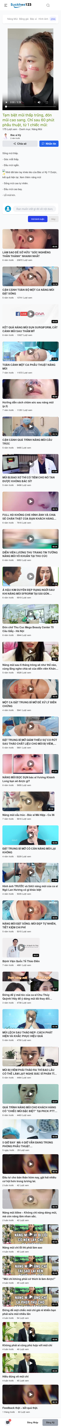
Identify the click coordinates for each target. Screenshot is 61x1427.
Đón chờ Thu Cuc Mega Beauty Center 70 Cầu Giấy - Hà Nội (28, 629)
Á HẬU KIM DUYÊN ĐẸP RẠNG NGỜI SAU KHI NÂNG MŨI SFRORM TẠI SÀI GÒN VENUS (28, 592)
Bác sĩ (33, 18)
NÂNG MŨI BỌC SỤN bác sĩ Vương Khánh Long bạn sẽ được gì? (28, 779)
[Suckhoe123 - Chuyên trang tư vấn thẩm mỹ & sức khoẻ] (21, 4)
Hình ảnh (47, 18)
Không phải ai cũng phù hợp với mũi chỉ (27, 1345)
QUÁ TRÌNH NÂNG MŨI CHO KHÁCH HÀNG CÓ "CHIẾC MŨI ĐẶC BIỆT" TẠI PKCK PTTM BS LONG (29, 1109)
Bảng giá (23, 18)
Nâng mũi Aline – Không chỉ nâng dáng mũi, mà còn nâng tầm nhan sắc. (29, 1214)
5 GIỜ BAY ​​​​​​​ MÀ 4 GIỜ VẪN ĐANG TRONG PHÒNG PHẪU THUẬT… (27, 1144)
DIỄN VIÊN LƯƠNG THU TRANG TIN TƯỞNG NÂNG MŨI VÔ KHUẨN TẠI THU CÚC (30, 554)
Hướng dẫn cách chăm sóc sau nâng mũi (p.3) (28, 404)
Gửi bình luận (37, 219)
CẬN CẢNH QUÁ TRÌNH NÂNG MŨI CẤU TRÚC (27, 441)
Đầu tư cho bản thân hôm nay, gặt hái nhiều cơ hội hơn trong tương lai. (29, 1179)
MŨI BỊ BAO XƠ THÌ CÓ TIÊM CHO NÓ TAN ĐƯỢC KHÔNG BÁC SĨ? (28, 479)
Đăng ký (50, 1422)
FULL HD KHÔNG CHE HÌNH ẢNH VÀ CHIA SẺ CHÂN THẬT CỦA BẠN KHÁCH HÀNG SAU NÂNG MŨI (29, 517)
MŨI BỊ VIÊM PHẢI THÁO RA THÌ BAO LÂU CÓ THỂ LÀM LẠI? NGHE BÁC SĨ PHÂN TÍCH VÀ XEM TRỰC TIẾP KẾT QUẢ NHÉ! (30, 1072)
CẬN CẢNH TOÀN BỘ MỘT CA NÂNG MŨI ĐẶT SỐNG (28, 291)
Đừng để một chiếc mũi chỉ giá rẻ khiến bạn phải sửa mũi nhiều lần (29, 1312)
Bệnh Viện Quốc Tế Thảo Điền (21, 961)
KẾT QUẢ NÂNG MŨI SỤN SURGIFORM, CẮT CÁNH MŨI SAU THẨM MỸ (30, 329)
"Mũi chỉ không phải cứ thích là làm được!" (28, 1279)
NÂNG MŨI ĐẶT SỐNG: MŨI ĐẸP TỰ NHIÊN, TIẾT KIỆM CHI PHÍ (29, 925)
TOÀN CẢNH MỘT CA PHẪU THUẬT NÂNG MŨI (28, 366)
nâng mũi (36, 177)
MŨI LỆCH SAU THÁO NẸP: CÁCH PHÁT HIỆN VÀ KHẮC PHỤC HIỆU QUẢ (27, 1034)
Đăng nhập (32, 1422)
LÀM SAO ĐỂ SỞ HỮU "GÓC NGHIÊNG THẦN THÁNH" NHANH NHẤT (26, 254)
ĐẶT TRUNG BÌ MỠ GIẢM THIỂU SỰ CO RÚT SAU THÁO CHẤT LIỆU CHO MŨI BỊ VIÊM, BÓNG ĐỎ (29, 742)
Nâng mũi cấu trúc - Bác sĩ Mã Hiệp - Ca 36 (28, 815)
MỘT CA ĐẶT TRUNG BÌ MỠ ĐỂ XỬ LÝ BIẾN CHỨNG (29, 704)
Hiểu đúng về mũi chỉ (15, 1376)
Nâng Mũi (12, 18)
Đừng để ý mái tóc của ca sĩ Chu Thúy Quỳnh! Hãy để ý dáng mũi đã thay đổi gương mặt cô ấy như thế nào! (25, 997)
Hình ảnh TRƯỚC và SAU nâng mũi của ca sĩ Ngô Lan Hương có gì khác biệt (30, 888)
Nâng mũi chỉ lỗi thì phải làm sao (22, 1247)
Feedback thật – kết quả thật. (20, 1408)
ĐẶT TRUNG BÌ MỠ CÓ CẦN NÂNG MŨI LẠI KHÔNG (29, 850)
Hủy (53, 219)
